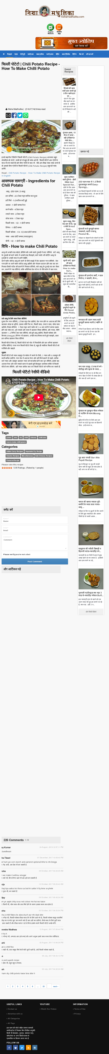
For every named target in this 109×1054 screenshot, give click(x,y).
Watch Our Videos (48, 1009)
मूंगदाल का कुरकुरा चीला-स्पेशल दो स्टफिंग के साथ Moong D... (91, 413)
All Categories (14, 1018)
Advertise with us (15, 1013)
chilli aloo (42, 437)
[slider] (7, 468)
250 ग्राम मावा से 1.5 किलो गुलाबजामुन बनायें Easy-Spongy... (90, 184)
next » (55, 986)
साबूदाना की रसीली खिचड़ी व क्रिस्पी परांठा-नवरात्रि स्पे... (90, 550)
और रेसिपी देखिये (69, 339)
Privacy (77, 1013)
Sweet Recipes (68, 70)
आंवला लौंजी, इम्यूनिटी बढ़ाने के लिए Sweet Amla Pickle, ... (69, 310)
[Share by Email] (8, 115)
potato (9, 437)
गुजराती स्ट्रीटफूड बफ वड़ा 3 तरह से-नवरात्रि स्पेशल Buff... (91, 594)
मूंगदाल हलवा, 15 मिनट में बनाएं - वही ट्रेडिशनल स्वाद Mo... (69, 136)
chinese (33, 437)
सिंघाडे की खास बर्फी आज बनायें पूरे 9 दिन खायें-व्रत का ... (69, 92)
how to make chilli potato (16, 442)
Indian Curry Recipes (15, 451)
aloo (15, 437)
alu (21, 437)
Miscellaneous (27, 456)
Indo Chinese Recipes (43, 456)
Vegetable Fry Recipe (33, 451)
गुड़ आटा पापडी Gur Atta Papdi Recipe (89, 459)
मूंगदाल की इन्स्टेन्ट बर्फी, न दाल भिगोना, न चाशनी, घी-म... (91, 277)
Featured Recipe (13, 460)
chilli (26, 437)
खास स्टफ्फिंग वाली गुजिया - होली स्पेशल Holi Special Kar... (69, 180)
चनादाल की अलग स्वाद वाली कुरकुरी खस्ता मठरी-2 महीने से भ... (90, 322)
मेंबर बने (81, 54)
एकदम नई (85, 151)
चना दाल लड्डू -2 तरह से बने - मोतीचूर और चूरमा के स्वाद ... (91, 368)
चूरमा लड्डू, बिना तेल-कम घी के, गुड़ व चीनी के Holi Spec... (69, 225)
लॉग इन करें (89, 54)
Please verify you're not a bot (16, 554)
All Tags (11, 1023)
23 (44, 986)
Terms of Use (79, 1009)
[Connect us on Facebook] (9, 1047)
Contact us (12, 1009)
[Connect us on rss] (28, 1047)
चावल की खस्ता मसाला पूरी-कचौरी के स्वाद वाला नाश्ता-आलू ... (89, 504)
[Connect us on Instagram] (34, 1047)
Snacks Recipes (13, 456)
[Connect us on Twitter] (21, 1047)
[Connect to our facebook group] (15, 1047)
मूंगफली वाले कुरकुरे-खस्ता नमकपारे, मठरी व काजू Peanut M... (89, 231)
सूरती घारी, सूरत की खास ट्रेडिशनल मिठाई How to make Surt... (69, 265)
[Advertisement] (31, 89)
